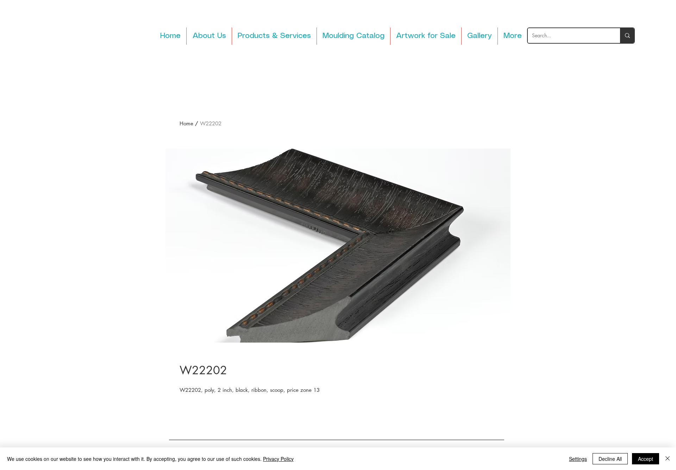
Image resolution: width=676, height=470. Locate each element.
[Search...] (627, 35)
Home (186, 123)
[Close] (667, 458)
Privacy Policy (278, 458)
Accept (645, 458)
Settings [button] (578, 458)
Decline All (610, 458)
